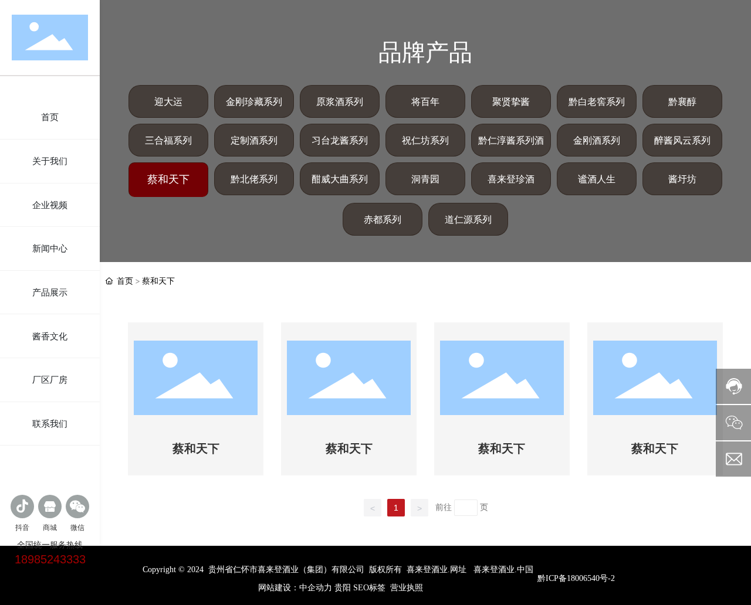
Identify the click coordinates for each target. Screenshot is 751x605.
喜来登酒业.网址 (436, 569)
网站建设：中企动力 (295, 587)
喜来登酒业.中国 (503, 569)
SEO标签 (369, 587)
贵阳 (342, 587)
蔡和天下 (195, 448)
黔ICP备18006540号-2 (576, 578)
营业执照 (406, 587)
